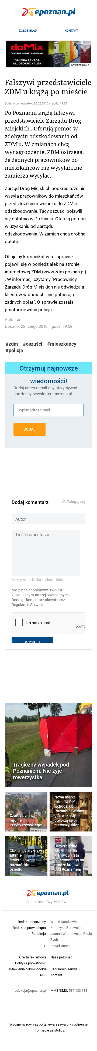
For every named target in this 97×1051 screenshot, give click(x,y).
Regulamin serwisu (64, 969)
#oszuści (32, 344)
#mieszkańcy (61, 344)
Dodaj (29, 429)
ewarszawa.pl (58, 1024)
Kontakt (71, 30)
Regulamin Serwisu (27, 604)
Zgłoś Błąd (28, 30)
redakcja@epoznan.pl (30, 990)
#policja (14, 350)
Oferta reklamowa (33, 957)
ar (18, 319)
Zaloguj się (75, 501)
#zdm (12, 344)
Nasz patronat (61, 957)
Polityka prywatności (31, 963)
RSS (43, 975)
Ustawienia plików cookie (27, 969)
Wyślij (32, 642)
